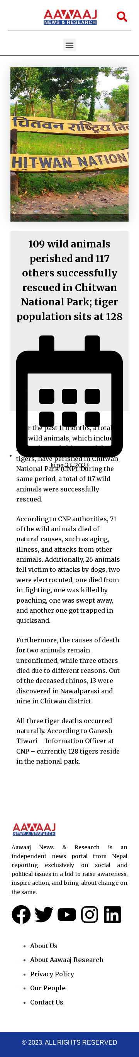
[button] (69, 45)
